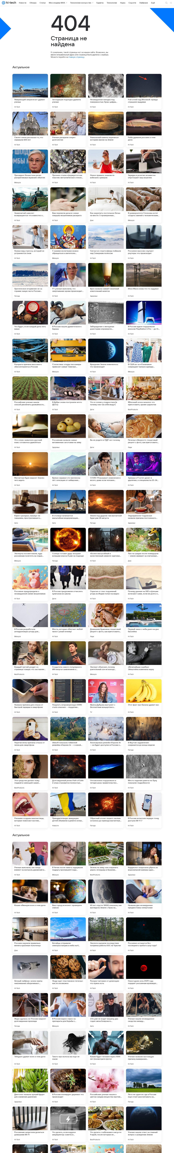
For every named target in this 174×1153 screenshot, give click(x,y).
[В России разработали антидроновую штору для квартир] (30, 621)
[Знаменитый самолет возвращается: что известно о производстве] (30, 205)
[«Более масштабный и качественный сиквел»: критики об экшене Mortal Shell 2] (106, 545)
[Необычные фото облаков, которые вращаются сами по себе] (106, 848)
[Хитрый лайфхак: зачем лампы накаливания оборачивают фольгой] (30, 1124)
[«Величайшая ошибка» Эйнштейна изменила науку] (144, 659)
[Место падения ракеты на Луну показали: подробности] (144, 772)
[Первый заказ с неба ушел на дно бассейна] (144, 621)
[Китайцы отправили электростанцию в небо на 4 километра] (68, 1086)
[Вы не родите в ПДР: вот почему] (106, 432)
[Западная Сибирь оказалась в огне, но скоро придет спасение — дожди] (144, 961)
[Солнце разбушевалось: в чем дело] (144, 924)
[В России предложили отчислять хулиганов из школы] (68, 583)
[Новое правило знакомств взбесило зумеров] (106, 167)
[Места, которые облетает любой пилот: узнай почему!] (68, 621)
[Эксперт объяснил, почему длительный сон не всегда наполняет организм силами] (106, 659)
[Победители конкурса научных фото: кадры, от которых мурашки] (106, 924)
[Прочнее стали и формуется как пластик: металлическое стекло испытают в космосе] (68, 167)
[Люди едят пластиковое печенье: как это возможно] (68, 1124)
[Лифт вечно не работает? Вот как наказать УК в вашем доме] (106, 886)
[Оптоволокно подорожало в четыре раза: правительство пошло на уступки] (106, 772)
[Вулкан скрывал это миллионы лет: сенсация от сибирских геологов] (68, 470)
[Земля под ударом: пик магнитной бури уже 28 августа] (106, 507)
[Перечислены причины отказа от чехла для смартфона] (30, 734)
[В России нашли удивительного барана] (68, 318)
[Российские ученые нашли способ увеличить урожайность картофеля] (30, 394)
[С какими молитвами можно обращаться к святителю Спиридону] (68, 243)
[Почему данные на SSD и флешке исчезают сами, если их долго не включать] (144, 583)
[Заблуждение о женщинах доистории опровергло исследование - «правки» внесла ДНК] (106, 318)
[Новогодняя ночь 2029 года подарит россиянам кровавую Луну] (144, 1124)
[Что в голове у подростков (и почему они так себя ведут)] (106, 394)
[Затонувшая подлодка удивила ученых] (68, 91)
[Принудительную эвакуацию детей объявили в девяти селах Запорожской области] (68, 810)
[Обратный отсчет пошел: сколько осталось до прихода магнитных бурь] (106, 810)
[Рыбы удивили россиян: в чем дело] (144, 129)
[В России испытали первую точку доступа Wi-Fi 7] (144, 810)
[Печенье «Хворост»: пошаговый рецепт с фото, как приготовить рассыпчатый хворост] (144, 432)
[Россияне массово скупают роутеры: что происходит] (144, 243)
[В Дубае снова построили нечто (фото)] (68, 394)
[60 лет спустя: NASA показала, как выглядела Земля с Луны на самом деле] (106, 1048)
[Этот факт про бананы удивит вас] (144, 697)
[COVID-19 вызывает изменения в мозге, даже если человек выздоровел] (106, 470)
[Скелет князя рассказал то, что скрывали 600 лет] (30, 129)
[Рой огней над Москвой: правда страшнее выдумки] (144, 91)
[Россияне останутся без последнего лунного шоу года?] (144, 1086)
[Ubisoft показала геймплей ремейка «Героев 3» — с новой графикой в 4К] (68, 734)
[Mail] (3, 3)
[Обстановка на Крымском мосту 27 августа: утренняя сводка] (106, 961)
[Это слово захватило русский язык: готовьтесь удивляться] (30, 432)
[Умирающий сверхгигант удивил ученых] (30, 91)
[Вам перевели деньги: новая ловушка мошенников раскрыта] (68, 205)
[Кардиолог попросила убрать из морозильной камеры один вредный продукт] (144, 1011)
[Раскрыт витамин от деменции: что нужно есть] (106, 1124)
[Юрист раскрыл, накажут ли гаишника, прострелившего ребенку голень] (30, 507)
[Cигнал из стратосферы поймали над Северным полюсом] (106, 243)
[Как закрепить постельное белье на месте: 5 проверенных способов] (106, 205)
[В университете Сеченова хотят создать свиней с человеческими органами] (144, 205)
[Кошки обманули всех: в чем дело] (30, 1048)
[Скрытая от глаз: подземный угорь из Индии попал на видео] (106, 583)
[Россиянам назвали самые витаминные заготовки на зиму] (68, 432)
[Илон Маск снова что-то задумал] (144, 280)
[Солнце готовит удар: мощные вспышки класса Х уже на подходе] (68, 545)
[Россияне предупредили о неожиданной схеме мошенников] (30, 583)
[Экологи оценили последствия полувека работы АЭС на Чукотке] (106, 1086)
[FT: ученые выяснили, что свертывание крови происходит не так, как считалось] (68, 280)
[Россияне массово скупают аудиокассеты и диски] (144, 886)
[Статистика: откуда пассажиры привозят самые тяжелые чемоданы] (68, 356)
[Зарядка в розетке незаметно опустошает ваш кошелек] (144, 167)
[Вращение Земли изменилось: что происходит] (106, 356)
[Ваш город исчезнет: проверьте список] (68, 1048)
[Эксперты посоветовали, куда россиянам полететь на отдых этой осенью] (30, 545)
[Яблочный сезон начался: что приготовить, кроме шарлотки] (144, 394)
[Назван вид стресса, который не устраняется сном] (30, 243)
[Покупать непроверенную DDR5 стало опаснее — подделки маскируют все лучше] (68, 697)
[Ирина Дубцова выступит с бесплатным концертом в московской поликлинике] (106, 697)
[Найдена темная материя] (30, 848)
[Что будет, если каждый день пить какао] (30, 318)
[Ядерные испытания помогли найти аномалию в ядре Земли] (68, 961)
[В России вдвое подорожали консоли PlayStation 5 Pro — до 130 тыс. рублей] (144, 318)
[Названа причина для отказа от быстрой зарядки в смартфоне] (30, 697)
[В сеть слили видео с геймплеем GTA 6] (68, 848)
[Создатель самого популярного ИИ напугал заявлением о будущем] (68, 659)
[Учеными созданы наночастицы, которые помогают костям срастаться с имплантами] (30, 810)
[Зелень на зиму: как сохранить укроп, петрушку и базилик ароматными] (106, 1011)
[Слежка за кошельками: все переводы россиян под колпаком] (68, 886)
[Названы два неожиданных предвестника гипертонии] (144, 1048)
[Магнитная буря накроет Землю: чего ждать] (30, 470)
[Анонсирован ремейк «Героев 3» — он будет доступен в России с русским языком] (106, 734)
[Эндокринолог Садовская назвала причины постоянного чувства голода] (144, 507)
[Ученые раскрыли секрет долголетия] (68, 129)
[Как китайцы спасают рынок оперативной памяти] (144, 848)
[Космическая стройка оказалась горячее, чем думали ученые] (30, 924)
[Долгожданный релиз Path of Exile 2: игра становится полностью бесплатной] (68, 772)
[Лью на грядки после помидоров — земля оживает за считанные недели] (144, 545)
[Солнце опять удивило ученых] (30, 886)
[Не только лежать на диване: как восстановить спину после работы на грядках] (68, 924)
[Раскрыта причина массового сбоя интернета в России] (30, 356)
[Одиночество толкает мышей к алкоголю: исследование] (30, 961)
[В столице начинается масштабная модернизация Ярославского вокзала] (68, 507)
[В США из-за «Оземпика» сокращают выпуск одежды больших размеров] (144, 356)
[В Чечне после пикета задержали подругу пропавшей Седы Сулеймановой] (68, 1011)
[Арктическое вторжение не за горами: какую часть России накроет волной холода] (30, 280)
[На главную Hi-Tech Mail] (10, 3)
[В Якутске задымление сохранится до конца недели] (144, 734)
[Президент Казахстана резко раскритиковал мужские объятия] (30, 167)
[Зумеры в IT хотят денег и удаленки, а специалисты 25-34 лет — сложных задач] (144, 470)
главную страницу (76, 57)
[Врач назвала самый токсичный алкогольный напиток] (106, 280)
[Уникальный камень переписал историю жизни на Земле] (106, 129)
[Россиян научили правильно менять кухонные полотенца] (30, 1086)
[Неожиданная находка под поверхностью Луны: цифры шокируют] (106, 91)
